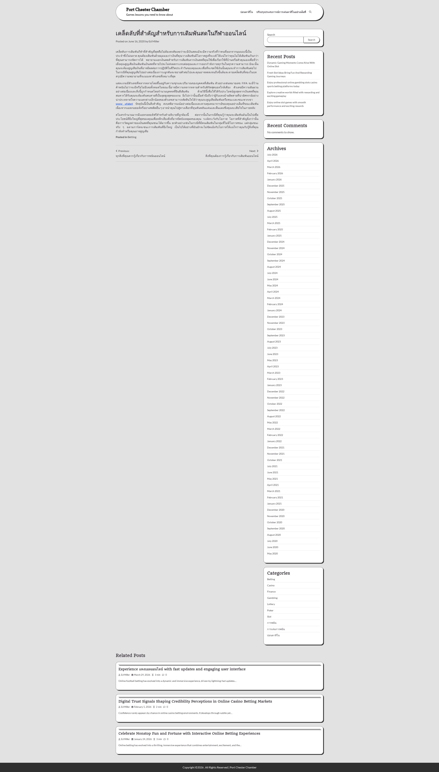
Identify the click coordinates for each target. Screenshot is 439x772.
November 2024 (275, 248)
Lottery (271, 604)
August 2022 (274, 416)
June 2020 (272, 547)
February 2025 (275, 229)
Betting (132, 137)
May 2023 (272, 360)
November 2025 (275, 192)
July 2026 (272, 154)
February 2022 (275, 434)
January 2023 (274, 385)
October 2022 (274, 403)
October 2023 (274, 329)
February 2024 (275, 304)
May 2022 (272, 422)
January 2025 (274, 235)
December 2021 (275, 447)
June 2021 (272, 472)
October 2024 (274, 254)
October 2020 (274, 522)
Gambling (272, 597)
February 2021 (275, 497)
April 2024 (273, 291)
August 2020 (274, 534)
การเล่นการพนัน (276, 629)
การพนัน (271, 622)
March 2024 (273, 297)
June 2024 (272, 279)
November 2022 (275, 397)
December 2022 (275, 391)
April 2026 (273, 160)
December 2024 (275, 241)
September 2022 (276, 410)
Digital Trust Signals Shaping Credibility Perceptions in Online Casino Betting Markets (195, 701)
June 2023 (272, 354)
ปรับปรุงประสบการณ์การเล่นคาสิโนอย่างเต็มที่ (281, 11)
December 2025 (275, 185)
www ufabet (124, 103)
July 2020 (272, 540)
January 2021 (274, 503)
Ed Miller (154, 41)
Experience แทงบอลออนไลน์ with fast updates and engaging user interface (182, 669)
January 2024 (274, 310)
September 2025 (276, 204)
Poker (270, 610)
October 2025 (274, 198)
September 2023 (276, 335)
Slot (269, 616)
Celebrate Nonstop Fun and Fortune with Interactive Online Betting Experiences (189, 733)
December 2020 (275, 509)
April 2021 (273, 484)
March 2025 (273, 223)
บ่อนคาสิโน (246, 11)
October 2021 (274, 460)
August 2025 (274, 210)
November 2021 (275, 453)
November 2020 (275, 516)
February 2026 (275, 173)
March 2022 (273, 428)
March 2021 (273, 491)
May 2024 (272, 285)
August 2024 (274, 266)
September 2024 (276, 260)
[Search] (310, 11)
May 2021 (272, 478)
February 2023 (275, 378)
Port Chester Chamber (147, 9)
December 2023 (275, 316)
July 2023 (272, 347)
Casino (271, 585)
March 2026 (273, 166)
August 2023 (274, 341)
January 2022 (274, 441)
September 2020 (276, 528)
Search (271, 34)
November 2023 (275, 322)
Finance (271, 591)
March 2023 (273, 372)
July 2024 (272, 272)
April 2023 (273, 366)
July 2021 (272, 466)
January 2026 (274, 179)
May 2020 (272, 553)
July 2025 (272, 216)
